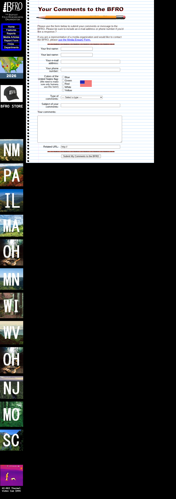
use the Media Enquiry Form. (74, 39)
